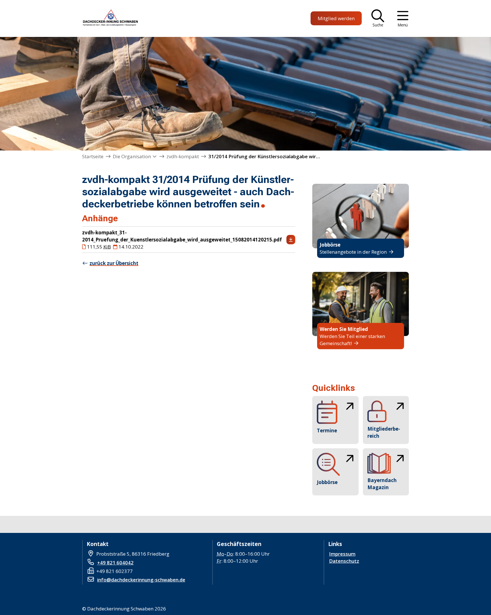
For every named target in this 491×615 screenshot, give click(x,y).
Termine (327, 430)
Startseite (92, 156)
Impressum (342, 554)
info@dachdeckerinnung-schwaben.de (141, 579)
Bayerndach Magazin (382, 484)
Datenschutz (344, 561)
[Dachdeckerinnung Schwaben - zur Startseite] (109, 18)
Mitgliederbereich (383, 432)
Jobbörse (330, 244)
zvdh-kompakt (183, 156)
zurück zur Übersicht (114, 263)
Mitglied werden (336, 18)
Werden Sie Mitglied (344, 329)
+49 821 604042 (115, 562)
